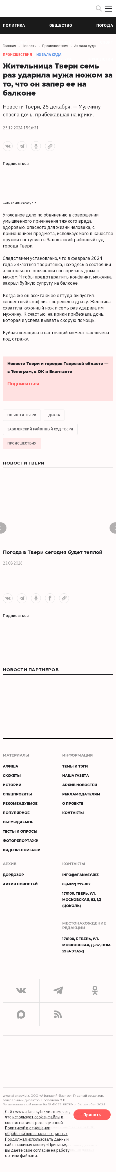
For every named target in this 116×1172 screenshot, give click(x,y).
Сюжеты (12, 775)
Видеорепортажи (22, 850)
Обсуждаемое (18, 822)
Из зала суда (48, 54)
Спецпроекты (17, 794)
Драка (54, 415)
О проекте (72, 803)
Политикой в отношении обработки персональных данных (36, 1130)
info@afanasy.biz (80, 874)
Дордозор (13, 874)
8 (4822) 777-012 (76, 884)
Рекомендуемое (20, 803)
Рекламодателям (81, 794)
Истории (12, 784)
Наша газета (75, 775)
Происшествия (22, 443)
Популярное (16, 812)
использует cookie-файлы (36, 1117)
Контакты (73, 812)
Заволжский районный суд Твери (40, 429)
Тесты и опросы (20, 831)
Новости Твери (21, 415)
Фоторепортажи (21, 840)
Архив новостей (79, 784)
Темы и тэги (75, 766)
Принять (92, 1114)
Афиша (10, 766)
